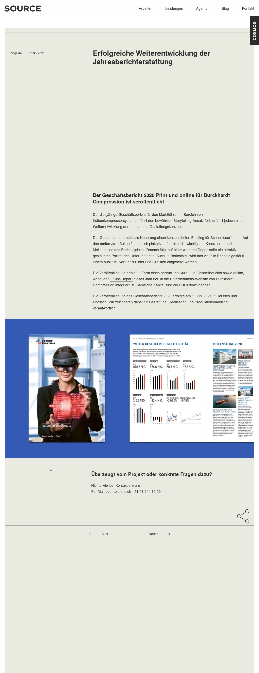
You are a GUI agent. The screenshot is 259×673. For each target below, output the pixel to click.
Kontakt (248, 8)
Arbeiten (145, 8)
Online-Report (121, 278)
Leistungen (174, 8)
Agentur (202, 8)
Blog (225, 8)
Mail (101, 491)
